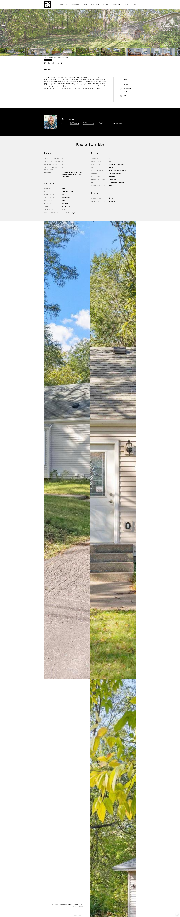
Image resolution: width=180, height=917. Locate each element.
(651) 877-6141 (74, 124)
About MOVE (75, 4)
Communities (116, 4)
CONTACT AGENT (117, 123)
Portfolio (105, 4)
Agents (85, 4)
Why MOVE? (63, 4)
